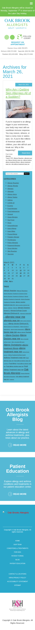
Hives (9, 223)
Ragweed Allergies (13, 245)
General (10, 214)
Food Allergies (12, 208)
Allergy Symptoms (13, 345)
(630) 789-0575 (17, 48)
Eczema (10, 206)
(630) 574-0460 (9, 51)
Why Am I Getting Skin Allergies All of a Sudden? (18, 93)
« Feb (6, 281)
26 (20, 276)
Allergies (8, 156)
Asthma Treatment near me (15, 358)
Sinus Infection (12, 248)
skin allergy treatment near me (20, 164)
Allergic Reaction (19, 158)
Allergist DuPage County (18, 310)
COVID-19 (10, 203)
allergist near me (15, 316)
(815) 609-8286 (10, 54)
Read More (26, 153)
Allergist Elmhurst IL (12, 313)
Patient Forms (17, 556)
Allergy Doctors (12, 335)
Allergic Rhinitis (12, 186)
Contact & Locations (17, 574)
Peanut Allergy (12, 234)
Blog (17, 560)
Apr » (11, 281)
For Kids (17, 552)
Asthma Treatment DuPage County (17, 355)
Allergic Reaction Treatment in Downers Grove (15, 293)
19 (20, 273)
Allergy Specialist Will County (17, 342)
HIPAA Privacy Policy (17, 578)
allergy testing (27, 160)
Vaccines (10, 254)
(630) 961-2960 (26, 51)
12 (20, 270)
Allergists (10, 191)
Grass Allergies (12, 217)
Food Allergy (13, 363)
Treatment (11, 379)
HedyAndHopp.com (20, 610)
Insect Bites (11, 231)
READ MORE (20, 445)
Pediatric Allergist (13, 237)
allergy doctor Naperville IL (17, 329)
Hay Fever (10, 220)
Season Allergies (25, 373)
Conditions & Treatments (17, 548)
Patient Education (17, 563)
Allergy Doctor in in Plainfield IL (12, 326)
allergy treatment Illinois (13, 162)
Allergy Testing (12, 197)
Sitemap (17, 585)
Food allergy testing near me (14, 366)
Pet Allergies (11, 240)
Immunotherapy (12, 225)
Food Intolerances (13, 211)
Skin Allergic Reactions (9, 376)
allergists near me (12, 320)
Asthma (10, 200)
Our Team (17, 544)
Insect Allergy (11, 228)
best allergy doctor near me (22, 360)
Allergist (15, 308)
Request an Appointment (18, 43)
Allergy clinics (12, 194)
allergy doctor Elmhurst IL (18, 324)
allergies (10, 307)
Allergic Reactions (22, 290)
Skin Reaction (12, 251)
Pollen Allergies (12, 243)
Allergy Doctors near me (15, 160)
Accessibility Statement (17, 581)
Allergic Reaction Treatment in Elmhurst (14, 296)
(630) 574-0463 (26, 54)
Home (17, 541)
